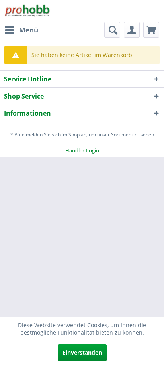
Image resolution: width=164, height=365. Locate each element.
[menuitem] (21, 30)
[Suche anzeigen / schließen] (112, 30)
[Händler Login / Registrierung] (132, 30)
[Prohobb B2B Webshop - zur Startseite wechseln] (27, 11)
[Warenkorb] (151, 30)
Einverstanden (82, 352)
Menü (28, 29)
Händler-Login (82, 150)
